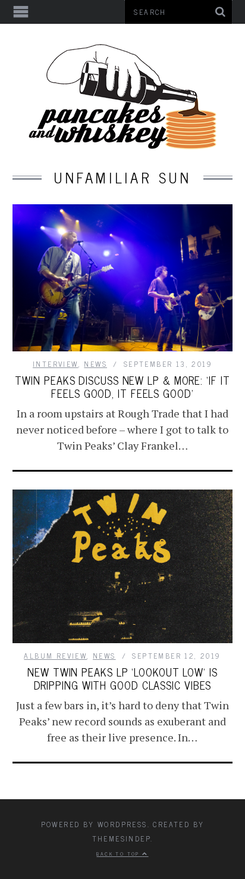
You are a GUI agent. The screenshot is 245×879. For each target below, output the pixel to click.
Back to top (119, 853)
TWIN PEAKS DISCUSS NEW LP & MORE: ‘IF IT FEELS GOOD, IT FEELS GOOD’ (122, 386)
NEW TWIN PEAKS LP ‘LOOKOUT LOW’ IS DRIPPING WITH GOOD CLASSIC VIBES (122, 678)
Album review (55, 656)
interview (55, 364)
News (95, 364)
